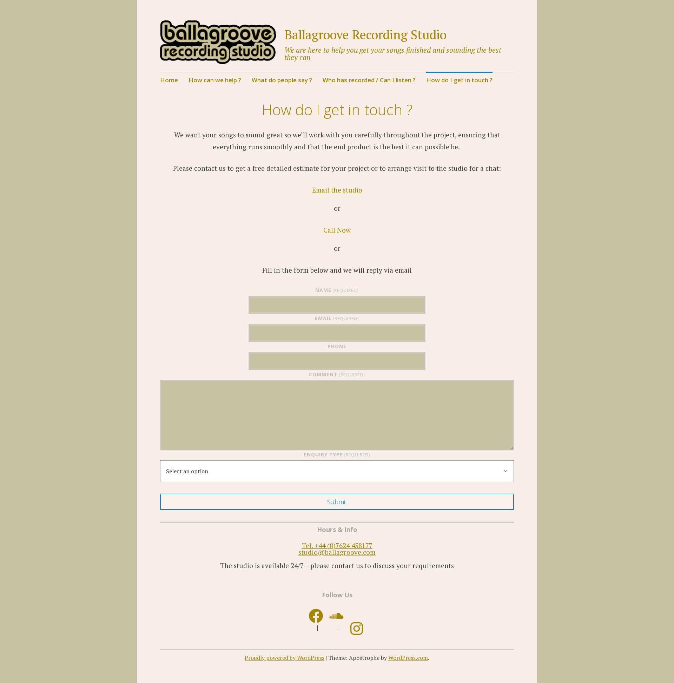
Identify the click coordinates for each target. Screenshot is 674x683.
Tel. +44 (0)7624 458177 (337, 545)
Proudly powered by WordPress (284, 658)
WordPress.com (408, 658)
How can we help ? (215, 80)
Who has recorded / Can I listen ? (369, 80)
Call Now (337, 230)
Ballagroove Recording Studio (365, 34)
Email (337, 318)
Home (169, 80)
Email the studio (337, 190)
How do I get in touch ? (459, 80)
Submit (337, 501)
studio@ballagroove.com (337, 552)
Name (337, 290)
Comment (337, 374)
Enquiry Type (337, 454)
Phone (337, 346)
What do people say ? (282, 80)
